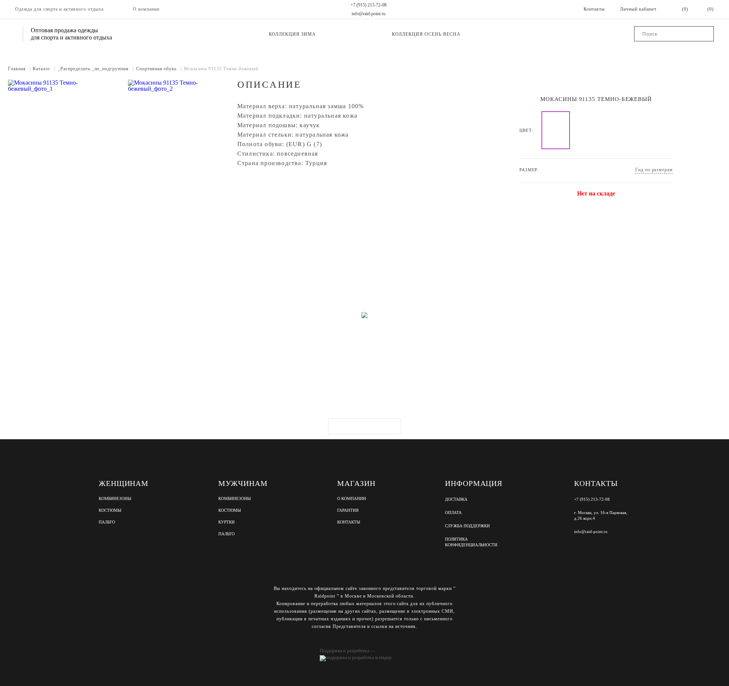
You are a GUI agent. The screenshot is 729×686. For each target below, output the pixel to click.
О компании (146, 9)
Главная (19, 68)
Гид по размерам (654, 169)
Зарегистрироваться (364, 426)
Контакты (348, 522)
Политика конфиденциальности (471, 542)
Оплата (453, 512)
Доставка (456, 499)
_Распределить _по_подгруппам (96, 68)
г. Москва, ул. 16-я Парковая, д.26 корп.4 (600, 515)
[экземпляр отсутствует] (555, 130)
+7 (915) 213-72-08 (368, 5)
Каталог (44, 68)
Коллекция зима (292, 34)
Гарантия (347, 510)
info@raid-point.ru (368, 13)
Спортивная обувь (158, 68)
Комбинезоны (115, 499)
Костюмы (110, 510)
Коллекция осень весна (426, 34)
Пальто (107, 522)
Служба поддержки (467, 526)
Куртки (226, 522)
